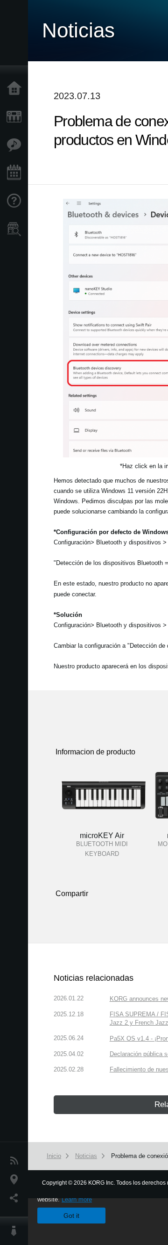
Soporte (16, 201)
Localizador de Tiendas (16, 232)
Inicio (16, 89)
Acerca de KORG (16, 1231)
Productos (16, 117)
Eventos (16, 173)
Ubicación (16, 1179)
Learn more (77, 1199)
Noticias (16, 1160)
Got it (71, 1215)
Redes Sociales (16, 1198)
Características (16, 145)
